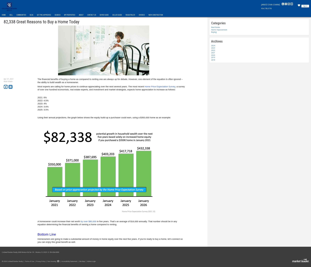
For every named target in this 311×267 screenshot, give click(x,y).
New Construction (156, 15)
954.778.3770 (266, 8)
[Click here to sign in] (299, 6)
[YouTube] (291, 4)
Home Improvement (219, 30)
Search (57, 15)
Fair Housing (52, 261)
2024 (213, 45)
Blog (31, 15)
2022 (213, 50)
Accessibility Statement (69, 261)
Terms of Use (29, 261)
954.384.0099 (54, 252)
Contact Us (91, 15)
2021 (213, 53)
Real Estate (215, 27)
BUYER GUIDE (104, 15)
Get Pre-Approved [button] (44, 15)
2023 (213, 48)
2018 (213, 60)
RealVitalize (130, 15)
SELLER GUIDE (117, 15)
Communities (21, 15)
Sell (11, 15)
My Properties (69, 15)
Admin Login (91, 261)
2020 (213, 55)
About (81, 15)
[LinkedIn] (283, 4)
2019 (213, 57)
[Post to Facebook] (6, 88)
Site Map (82, 261)
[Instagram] (286, 4)
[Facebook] (289, 4)
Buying (213, 32)
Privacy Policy (40, 261)
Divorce (142, 15)
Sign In (305, 6)
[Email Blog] (11, 88)
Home (4, 15)
